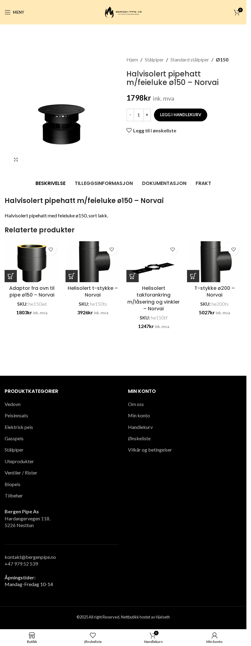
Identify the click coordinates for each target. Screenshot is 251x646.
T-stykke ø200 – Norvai (214, 291)
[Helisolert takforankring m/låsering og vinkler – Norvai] (153, 261)
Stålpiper (154, 59)
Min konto (139, 415)
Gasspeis (14, 438)
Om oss (136, 404)
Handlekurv (140, 427)
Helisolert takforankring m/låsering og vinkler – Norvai (153, 298)
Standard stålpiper (189, 59)
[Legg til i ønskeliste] (51, 249)
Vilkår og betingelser (150, 449)
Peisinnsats (16, 415)
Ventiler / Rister (21, 472)
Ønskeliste (139, 438)
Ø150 (222, 59)
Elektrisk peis (19, 427)
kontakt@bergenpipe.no (30, 557)
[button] (11, 276)
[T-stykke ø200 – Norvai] (214, 261)
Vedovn (13, 404)
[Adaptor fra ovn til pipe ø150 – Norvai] (32, 261)
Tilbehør (14, 495)
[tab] (51, 183)
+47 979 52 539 (21, 564)
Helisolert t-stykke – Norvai (93, 291)
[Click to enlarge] (16, 160)
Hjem (132, 59)
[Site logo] (123, 11)
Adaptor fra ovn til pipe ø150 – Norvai (31, 291)
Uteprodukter (19, 461)
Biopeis (13, 484)
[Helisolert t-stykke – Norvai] (93, 261)
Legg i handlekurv (180, 114)
